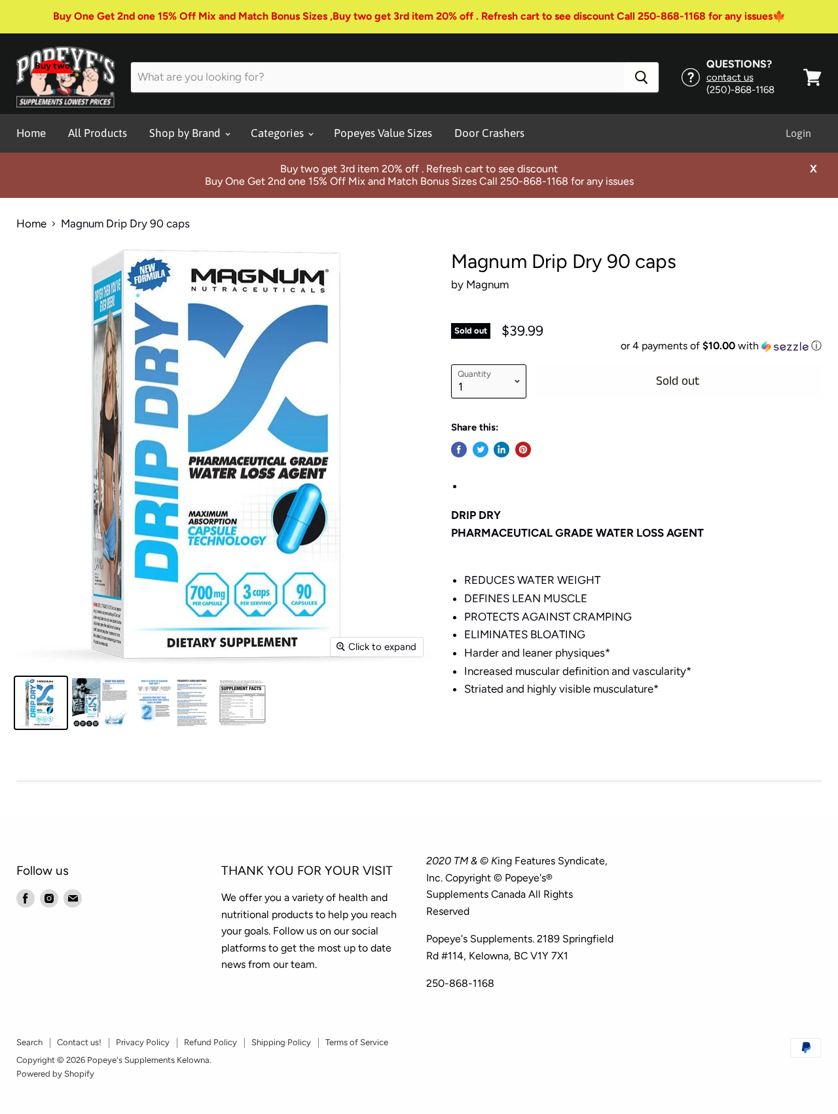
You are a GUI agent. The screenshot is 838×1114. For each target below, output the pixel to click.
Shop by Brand (186, 133)
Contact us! (79, 1042)
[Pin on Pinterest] (523, 449)
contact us (730, 77)
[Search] (641, 77)
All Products (97, 133)
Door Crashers (489, 133)
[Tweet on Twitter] (480, 449)
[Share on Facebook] (459, 449)
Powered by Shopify (55, 1074)
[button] (636, 346)
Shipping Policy (281, 1042)
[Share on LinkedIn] (501, 449)
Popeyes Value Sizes (383, 133)
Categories (278, 133)
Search (29, 1042)
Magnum (487, 284)
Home (31, 133)
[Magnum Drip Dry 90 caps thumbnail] (41, 703)
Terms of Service (356, 1042)
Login (798, 133)
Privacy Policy (143, 1042)
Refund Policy (210, 1042)
